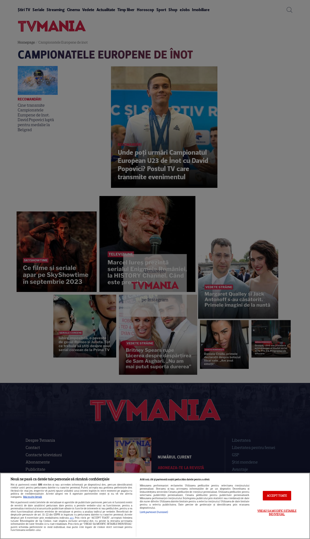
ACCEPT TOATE (277, 495)
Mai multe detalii (32, 496)
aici (72, 517)
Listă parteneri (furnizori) (154, 512)
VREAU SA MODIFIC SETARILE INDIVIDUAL (276, 512)
